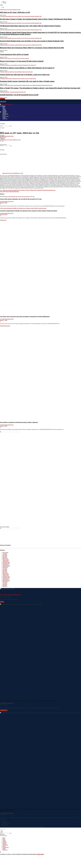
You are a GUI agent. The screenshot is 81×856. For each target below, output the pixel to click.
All (3, 7)
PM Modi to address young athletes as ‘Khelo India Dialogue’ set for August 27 (27, 68)
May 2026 (5, 556)
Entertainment (6, 847)
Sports (4, 846)
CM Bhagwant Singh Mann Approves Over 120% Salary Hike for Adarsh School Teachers (30, 26)
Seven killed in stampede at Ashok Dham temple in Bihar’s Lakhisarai (19, 422)
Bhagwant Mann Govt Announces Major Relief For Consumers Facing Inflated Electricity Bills (32, 48)
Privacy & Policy (6, 823)
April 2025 (5, 572)
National (3, 138)
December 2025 (6, 562)
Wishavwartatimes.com (50, 190)
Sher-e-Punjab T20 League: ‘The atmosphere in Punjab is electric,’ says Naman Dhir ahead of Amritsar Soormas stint (40, 88)
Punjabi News (3, 101)
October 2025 (6, 564)
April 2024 (5, 586)
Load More (2, 98)
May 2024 (5, 585)
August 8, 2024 (3, 814)
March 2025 (5, 573)
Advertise (5, 822)
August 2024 (5, 581)
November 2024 (6, 578)
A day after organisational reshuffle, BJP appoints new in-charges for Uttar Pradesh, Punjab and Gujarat (28, 211)
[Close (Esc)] (0, 829)
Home (4, 106)
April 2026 (5, 557)
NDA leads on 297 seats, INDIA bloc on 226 (15, 12)
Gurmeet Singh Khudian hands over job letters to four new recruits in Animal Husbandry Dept (32, 41)
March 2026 (5, 558)
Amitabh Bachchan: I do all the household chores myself (19, 95)
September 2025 (6, 565)
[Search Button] (10, 833)
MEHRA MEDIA (40, 827)
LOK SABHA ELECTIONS (33, 190)
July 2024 (5, 582)
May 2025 (5, 570)
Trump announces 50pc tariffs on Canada (14, 54)
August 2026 (5, 552)
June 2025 (5, 569)
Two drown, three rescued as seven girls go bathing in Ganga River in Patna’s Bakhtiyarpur (25, 316)
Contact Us (5, 824)
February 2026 (6, 559)
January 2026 (5, 561)
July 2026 (5, 553)
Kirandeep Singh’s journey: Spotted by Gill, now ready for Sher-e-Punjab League (27, 81)
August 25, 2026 (3, 704)
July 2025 (5, 568)
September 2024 (6, 580)
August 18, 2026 (3, 202)
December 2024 (6, 576)
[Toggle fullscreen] (3, 829)
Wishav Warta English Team (7, 136)
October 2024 (6, 579)
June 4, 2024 (3, 137)
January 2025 (5, 575)
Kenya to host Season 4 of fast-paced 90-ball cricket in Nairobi (21, 61)
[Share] (1, 829)
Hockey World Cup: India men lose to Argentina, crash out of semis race (25, 74)
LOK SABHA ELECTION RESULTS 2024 (19, 190)
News (4, 107)
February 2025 (6, 574)
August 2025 (5, 567)
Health (4, 848)
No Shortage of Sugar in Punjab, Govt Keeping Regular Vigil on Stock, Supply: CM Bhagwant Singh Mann (36, 19)
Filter (1, 5)
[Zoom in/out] (4, 829)
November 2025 (6, 563)
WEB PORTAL (42, 190)
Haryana (4, 110)
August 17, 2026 (3, 320)
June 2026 (5, 555)
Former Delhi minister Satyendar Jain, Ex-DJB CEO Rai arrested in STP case (21, 199)
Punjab (4, 109)
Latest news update (7, 190)
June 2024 (5, 584)
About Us (5, 821)
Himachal (5, 842)
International (5, 845)
